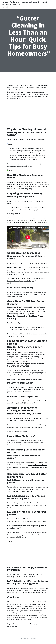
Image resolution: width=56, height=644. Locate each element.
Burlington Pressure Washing (38, 465)
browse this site (17, 220)
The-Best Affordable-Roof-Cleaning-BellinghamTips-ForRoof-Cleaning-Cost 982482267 (25, 3)
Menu (4, 7)
